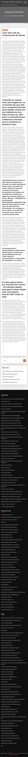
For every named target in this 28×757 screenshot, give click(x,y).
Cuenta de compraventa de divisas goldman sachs (12, 491)
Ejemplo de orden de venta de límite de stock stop (12, 425)
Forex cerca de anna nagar (7, 604)
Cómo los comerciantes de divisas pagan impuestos (12, 632)
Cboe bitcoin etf (4, 681)
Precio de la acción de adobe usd (8, 443)
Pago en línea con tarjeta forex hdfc (9, 743)
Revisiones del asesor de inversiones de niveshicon (12, 660)
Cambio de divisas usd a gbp (7, 671)
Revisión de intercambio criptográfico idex (10, 701)
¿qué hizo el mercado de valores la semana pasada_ (12, 617)
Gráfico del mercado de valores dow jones (10, 559)
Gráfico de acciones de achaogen (8, 714)
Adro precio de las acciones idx (8, 458)
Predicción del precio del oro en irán (9, 655)
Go (24, 360)
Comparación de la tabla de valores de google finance (12, 699)
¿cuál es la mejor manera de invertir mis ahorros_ (12, 371)
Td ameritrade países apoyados (8, 733)
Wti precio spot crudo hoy (6, 679)
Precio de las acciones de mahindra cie (9, 451)
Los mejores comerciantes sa (7, 730)
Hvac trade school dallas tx (8, 376)
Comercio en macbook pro (6, 465)
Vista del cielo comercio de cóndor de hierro (10, 434)
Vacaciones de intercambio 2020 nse (9, 684)
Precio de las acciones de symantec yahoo (10, 446)
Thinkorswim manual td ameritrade (9, 542)
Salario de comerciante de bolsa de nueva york (11, 494)
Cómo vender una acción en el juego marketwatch (12, 456)
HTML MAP (16, 754)
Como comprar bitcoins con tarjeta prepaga (10, 415)
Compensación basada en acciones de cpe (10, 544)
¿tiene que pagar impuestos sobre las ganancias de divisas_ (14, 499)
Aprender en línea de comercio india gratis (10, 420)
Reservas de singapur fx (6, 409)
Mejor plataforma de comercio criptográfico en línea (12, 418)
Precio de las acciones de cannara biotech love (11, 686)
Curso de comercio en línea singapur (9, 666)
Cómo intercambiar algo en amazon (9, 669)
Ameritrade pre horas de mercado (9, 382)
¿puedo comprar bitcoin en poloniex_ (9, 527)
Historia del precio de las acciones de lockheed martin (13, 399)
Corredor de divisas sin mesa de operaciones (10, 620)
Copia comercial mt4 (5, 467)
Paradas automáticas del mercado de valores (11, 625)
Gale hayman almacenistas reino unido (9, 711)
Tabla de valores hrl (5, 706)
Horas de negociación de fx (7, 645)
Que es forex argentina (6, 472)
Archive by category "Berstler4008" (16, 15)
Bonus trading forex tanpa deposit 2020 (9, 524)
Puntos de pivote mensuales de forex (9, 709)
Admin (5, 38)
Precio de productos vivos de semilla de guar (11, 694)
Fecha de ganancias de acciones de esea (11, 379)
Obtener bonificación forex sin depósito (9, 529)
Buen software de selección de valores (9, 587)
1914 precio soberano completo (11, 2)
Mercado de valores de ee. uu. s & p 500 (9, 577)
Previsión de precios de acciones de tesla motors (11, 539)
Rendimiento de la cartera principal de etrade (11, 501)
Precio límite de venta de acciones (8, 579)
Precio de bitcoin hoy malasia (7, 489)
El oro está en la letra (5, 689)
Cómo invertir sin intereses (7, 564)
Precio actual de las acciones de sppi (9, 519)
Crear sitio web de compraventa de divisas (10, 657)
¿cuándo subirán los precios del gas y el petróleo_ (11, 448)
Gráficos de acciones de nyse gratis (9, 374)
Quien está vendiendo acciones (8, 650)
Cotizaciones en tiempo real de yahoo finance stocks (12, 477)
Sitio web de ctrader (5, 554)
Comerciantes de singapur (6, 622)
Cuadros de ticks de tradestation (8, 574)
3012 (2, 745)
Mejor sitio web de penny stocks (8, 470)
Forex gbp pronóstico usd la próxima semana (10, 652)
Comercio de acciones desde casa (8, 567)
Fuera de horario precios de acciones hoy (10, 635)
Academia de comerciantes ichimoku (9, 562)
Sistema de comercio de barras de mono (10, 432)
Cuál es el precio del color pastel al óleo (9, 735)
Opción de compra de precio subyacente (9, 453)
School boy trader (5, 584)
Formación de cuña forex (6, 597)
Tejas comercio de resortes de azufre (9, 557)
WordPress (15, 753)
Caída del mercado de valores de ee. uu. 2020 (11, 423)
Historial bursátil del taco (6, 534)
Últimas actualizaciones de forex (8, 549)
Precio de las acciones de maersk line (9, 532)
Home (5, 15)
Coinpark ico (3, 522)
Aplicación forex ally (5, 401)
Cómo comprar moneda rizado (7, 723)
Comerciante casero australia (7, 627)
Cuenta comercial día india (7, 589)
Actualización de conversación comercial (10, 647)
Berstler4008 (5, 30)
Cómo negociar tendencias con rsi (8, 482)
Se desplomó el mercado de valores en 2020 (10, 496)
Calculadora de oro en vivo (7, 514)
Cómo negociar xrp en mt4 (6, 475)
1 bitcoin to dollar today (6, 642)
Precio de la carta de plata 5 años (8, 637)
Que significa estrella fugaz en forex (9, 676)
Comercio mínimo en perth (7, 537)
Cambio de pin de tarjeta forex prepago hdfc (10, 572)
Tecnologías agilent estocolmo (7, 506)
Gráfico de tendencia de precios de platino (10, 547)
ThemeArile (12, 754)
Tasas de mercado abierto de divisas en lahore (11, 404)
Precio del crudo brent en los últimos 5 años (10, 738)
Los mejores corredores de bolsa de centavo (10, 704)
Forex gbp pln (4, 630)
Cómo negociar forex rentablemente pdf (10, 594)
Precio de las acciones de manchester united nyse (12, 406)
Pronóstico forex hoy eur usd (7, 599)
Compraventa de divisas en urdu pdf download (11, 517)
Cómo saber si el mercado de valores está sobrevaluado (13, 592)
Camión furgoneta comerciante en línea (9, 441)
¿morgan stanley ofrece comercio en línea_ (10, 569)
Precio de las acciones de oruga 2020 (9, 480)
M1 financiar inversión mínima (7, 607)
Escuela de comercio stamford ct (8, 504)
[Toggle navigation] (25, 2)
